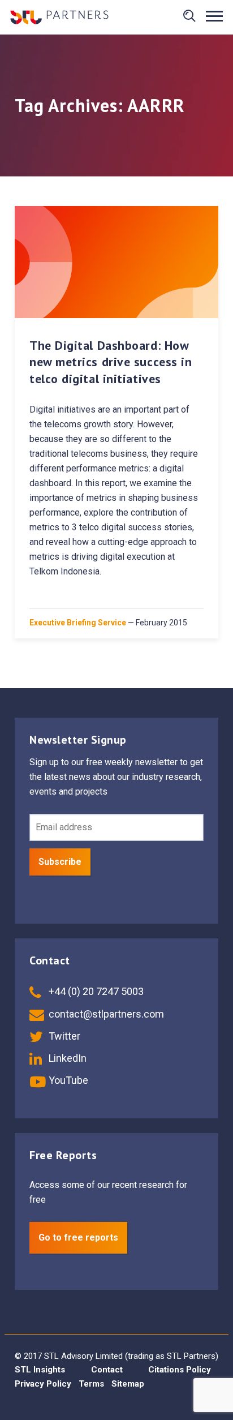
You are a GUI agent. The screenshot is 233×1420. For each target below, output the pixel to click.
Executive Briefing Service (77, 622)
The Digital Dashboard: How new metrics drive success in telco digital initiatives (110, 362)
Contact (107, 1370)
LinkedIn (66, 1058)
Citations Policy (179, 1370)
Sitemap (127, 1384)
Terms (91, 1384)
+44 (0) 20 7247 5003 (95, 991)
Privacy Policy (43, 1384)
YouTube (67, 1080)
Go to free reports (78, 1237)
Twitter (63, 1036)
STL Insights (40, 1370)
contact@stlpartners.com (105, 1014)
